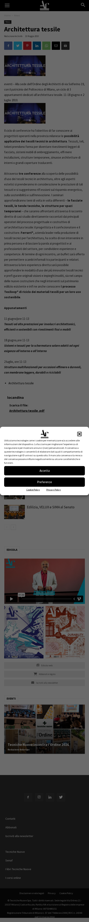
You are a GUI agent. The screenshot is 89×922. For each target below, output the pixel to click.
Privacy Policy (53, 489)
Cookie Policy (33, 489)
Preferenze (44, 482)
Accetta (45, 471)
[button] (79, 434)
